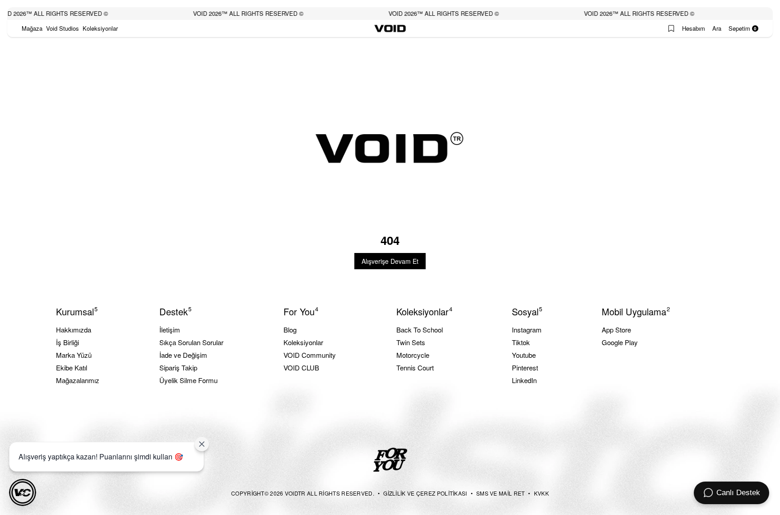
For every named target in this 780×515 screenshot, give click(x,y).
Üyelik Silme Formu (188, 380)
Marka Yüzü (74, 355)
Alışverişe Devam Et (390, 261)
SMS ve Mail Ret (500, 493)
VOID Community (309, 355)
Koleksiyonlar (100, 28)
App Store (616, 329)
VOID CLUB (301, 367)
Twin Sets (410, 342)
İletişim (169, 329)
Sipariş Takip (178, 367)
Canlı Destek (738, 492)
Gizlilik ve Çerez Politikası (425, 493)
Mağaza (32, 28)
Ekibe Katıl (71, 367)
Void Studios (62, 28)
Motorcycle (412, 355)
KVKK (541, 493)
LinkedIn (524, 380)
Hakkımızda (73, 329)
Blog (290, 329)
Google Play (620, 342)
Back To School (419, 329)
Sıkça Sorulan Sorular (191, 342)
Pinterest (525, 367)
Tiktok (521, 342)
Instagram (527, 329)
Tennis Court (415, 367)
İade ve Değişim (183, 355)
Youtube (524, 355)
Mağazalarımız (77, 380)
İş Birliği (67, 342)
